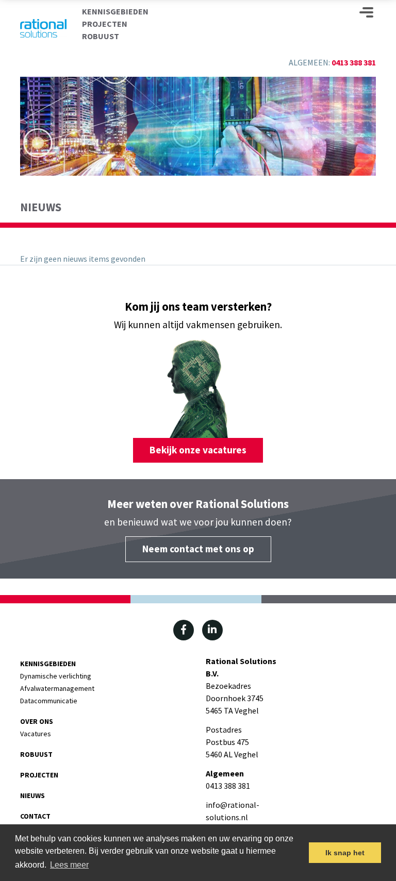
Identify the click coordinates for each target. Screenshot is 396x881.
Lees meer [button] (69, 864)
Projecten (104, 24)
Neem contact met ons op (198, 549)
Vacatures (35, 733)
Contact (35, 816)
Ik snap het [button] (345, 853)
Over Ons (36, 721)
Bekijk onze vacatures (198, 450)
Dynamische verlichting (55, 676)
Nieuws (32, 795)
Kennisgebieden (115, 11)
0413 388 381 (354, 62)
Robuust (100, 36)
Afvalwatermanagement (57, 688)
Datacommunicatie (48, 700)
